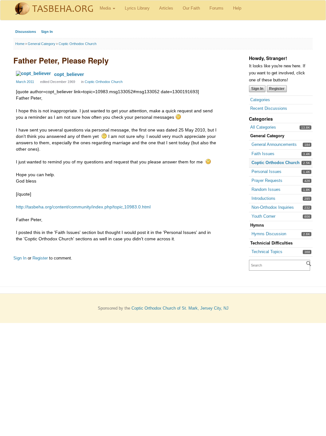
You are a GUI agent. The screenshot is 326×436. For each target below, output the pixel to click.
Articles (166, 8)
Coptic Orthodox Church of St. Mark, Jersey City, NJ (180, 308)
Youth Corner (263, 216)
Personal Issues (266, 171)
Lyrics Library (137, 8)
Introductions (263, 198)
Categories (260, 99)
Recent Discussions (268, 108)
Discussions (25, 32)
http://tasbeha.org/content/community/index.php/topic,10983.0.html (83, 206)
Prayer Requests (267, 180)
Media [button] (106, 8)
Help (237, 8)
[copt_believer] (33, 73)
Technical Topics (267, 251)
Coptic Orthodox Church (276, 162)
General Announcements (274, 144)
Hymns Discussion (269, 233)
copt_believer (69, 74)
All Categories (263, 127)
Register (277, 88)
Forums (216, 8)
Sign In (47, 32)
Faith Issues (263, 153)
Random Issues (266, 189)
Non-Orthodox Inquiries (273, 207)
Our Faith (191, 8)
